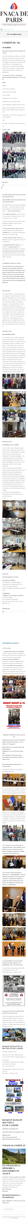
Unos (24, 1216)
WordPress (16, 1218)
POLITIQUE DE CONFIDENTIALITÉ (9, 1216)
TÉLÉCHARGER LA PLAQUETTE (10, 643)
